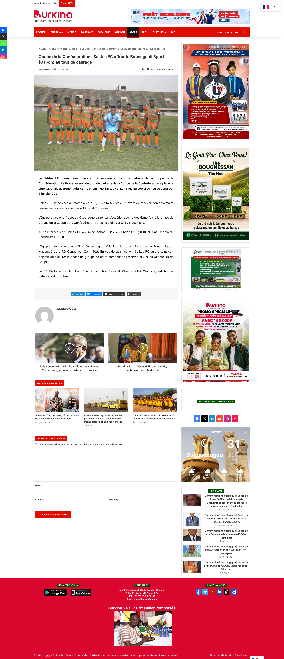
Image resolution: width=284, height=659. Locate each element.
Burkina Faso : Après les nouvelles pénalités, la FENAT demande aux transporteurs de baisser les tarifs (103, 418)
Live (172, 32)
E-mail (39, 499)
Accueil (41, 32)
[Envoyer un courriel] (55, 69)
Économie (104, 32)
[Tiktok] (226, 594)
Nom (38, 485)
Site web (113, 499)
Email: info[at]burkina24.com (142, 599)
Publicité (129, 593)
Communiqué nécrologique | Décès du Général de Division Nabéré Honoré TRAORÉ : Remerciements (226, 518)
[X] (3, 36)
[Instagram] (3, 56)
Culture (158, 32)
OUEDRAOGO (47, 69)
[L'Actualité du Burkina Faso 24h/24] (53, 16)
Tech (145, 32)
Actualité (54, 48)
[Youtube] (212, 594)
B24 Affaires (241, 655)
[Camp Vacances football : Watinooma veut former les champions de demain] (155, 400)
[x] (205, 594)
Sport (133, 32)
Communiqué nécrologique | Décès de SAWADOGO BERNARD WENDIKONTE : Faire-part (226, 550)
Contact (160, 590)
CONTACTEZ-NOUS (227, 32)
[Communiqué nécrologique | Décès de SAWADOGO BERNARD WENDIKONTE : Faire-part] (192, 551)
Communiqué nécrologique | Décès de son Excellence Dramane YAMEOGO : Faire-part (226, 534)
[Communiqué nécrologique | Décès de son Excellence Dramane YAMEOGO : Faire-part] (192, 535)
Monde (71, 32)
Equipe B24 (152, 593)
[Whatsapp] (3, 43)
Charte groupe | (147, 590)
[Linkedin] (3, 49)
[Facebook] (3, 30)
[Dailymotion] (234, 594)
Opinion (120, 32)
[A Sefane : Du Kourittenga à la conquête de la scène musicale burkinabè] (57, 400)
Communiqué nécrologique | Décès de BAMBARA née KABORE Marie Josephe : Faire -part (226, 566)
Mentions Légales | (129, 590)
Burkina (56, 32)
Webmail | (141, 593)
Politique (87, 32)
